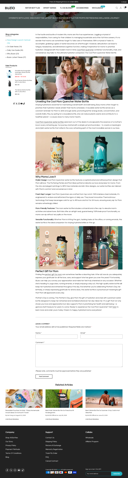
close (4, 2)
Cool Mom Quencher (85, 50)
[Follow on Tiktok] (24, 103)
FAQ (47, 457)
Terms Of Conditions (13, 453)
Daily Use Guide (15, 50)
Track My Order (51, 453)
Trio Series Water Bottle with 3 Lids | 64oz (22, 90)
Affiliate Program (92, 442)
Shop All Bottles (12, 438)
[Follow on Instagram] (19, 103)
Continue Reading (42, 419)
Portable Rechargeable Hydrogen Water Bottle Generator (22, 72)
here (114, 307)
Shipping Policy (51, 442)
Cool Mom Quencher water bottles (50, 122)
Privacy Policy (11, 445)
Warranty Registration (54, 449)
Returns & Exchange (53, 445)
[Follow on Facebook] (14, 103)
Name (39, 333)
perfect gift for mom (53, 274)
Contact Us (50, 438)
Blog (7, 457)
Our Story (9, 442)
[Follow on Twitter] (17, 103)
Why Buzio (13, 54)
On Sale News (14, 47)
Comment (40, 342)
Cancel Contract (52, 461)
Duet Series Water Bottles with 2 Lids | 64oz (23, 81)
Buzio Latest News (16, 57)
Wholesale (90, 438)
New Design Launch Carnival (18, 41)
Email (83, 333)
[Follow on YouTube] (21, 103)
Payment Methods (13, 449)
